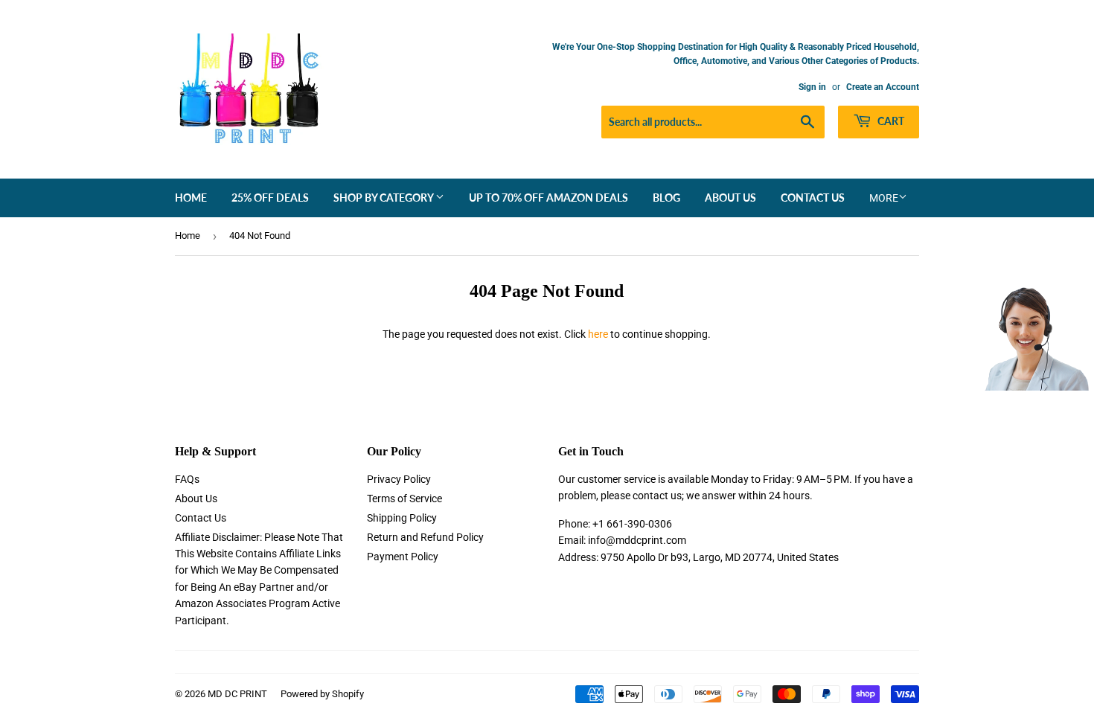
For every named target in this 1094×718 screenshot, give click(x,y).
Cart (889, 121)
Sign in (812, 87)
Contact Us (813, 197)
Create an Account (882, 87)
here (598, 334)
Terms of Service (404, 498)
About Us (730, 197)
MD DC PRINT (237, 693)
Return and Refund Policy (425, 537)
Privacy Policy (399, 479)
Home (191, 197)
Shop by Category (384, 197)
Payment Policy (402, 556)
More (883, 198)
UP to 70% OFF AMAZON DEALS (548, 197)
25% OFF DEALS (270, 197)
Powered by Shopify (322, 693)
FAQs (187, 479)
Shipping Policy (402, 518)
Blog (666, 197)
